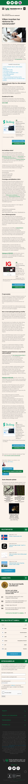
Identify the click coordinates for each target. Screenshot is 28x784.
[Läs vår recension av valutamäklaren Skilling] (8, 121)
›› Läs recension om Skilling (18, 445)
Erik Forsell (10, 461)
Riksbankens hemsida (6, 156)
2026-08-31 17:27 (13, 534)
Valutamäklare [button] (6, 720)
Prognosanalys (6, 75)
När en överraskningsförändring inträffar (12, 77)
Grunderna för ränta (8, 69)
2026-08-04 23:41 (13, 543)
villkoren (13, 685)
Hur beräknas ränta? (8, 71)
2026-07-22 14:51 (13, 552)
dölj (18, 64)
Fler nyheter (7, 570)
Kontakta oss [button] (6, 725)
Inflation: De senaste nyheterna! (13, 471)
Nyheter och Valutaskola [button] (9, 715)
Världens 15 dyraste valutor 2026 (15, 536)
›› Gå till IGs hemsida (18, 287)
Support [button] (4, 711)
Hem (3, 14)
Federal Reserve (19, 227)
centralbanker (8, 468)
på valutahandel (18, 59)
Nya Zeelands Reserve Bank (19, 355)
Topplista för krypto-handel (14, 613)
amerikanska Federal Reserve (10, 158)
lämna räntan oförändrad (14, 196)
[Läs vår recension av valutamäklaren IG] (8, 263)
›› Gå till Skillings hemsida (18, 143)
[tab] (14, 710)
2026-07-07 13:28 (13, 561)
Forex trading (7, 14)
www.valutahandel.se (18, 779)
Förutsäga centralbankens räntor (10, 72)
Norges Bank (21, 156)
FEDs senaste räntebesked (12, 195)
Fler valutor (13, 653)
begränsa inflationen (20, 159)
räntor (6, 473)
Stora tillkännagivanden (8, 74)
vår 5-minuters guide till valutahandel (12, 455)
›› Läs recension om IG (18, 284)
